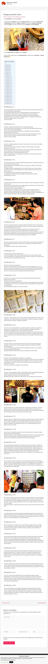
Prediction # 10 (9, 77)
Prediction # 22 (9, 95)
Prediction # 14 (9, 83)
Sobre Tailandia (16, 16)
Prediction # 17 (9, 87)
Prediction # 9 (8, 76)
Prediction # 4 (8, 69)
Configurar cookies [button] (4, 662)
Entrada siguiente (42, 603)
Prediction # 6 (8, 72)
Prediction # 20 (9, 92)
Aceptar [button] (11, 662)
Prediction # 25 (9, 99)
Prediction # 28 (9, 103)
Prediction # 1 (8, 64)
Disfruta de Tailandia (12, 2)
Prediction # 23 (9, 96)
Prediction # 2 (8, 66)
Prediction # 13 (9, 82)
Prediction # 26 (9, 100)
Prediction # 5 (8, 70)
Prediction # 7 (8, 73)
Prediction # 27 (9, 102)
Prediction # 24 (9, 97)
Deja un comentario (7, 16)
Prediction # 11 (9, 79)
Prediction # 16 (9, 86)
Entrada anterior (5, 603)
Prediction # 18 (9, 89)
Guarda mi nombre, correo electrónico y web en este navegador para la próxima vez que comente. (23, 638)
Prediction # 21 (9, 93)
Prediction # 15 (9, 84)
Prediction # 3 (8, 67)
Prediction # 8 (8, 74)
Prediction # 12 (9, 80)
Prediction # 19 (9, 90)
